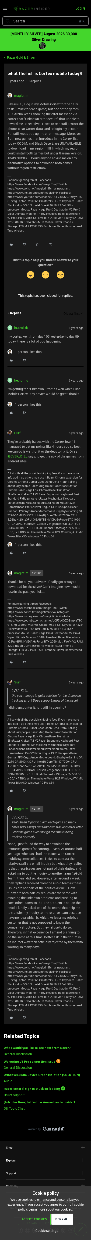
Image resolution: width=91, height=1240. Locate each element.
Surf (17, 433)
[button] (5, 9)
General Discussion (18, 1054)
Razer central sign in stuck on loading (32, 1088)
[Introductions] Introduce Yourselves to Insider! (39, 1102)
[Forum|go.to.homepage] (31, 9)
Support (11, 1173)
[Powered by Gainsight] (45, 1130)
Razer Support (14, 1095)
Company (12, 1186)
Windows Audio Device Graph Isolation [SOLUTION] (42, 1075)
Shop (9, 1147)
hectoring (21, 380)
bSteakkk (21, 327)
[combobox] (45, 21)
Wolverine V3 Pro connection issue (29, 1061)
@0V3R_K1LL (17, 456)
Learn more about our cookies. (50, 1209)
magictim (21, 95)
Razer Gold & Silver (21, 57)
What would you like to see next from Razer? (37, 1048)
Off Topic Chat (14, 1108)
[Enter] (7, 21)
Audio (8, 1081)
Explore (10, 1160)
